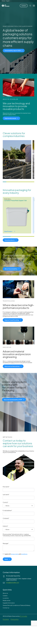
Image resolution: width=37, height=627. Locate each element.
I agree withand (16, 554)
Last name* (6, 494)
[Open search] (30, 5)
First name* (6, 486)
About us (5, 593)
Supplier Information (9, 603)
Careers (5, 595)
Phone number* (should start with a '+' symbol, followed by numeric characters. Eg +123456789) (17, 535)
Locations (6, 598)
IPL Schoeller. (23, 616)
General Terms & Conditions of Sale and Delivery (16, 605)
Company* (6, 518)
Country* (5, 502)
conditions (24, 554)
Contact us (6, 607)
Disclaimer (6, 619)
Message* (6, 543)
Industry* (5, 526)
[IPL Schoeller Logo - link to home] (6, 5)
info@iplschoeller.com (12, 582)
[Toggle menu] (34, 6)
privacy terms (15, 554)
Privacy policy (14, 619)
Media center (6, 600)
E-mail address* (7, 510)
